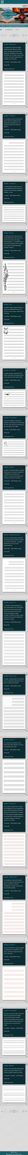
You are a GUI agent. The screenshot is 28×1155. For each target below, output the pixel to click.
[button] (26, 107)
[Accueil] (9, 14)
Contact (14, 1152)
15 (23, 35)
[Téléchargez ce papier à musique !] (26, 43)
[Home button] (1, 30)
